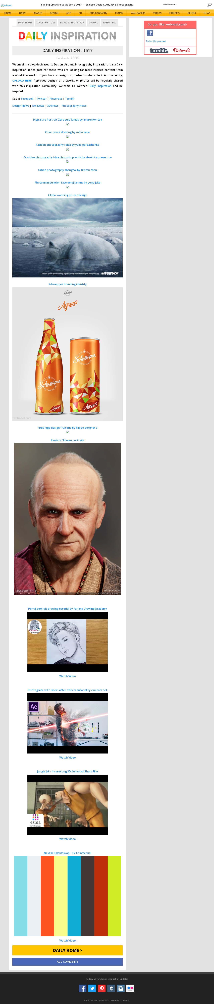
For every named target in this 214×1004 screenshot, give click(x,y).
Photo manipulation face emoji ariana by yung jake (67, 182)
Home (7, 13)
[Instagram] (121, 987)
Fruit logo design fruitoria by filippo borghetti (67, 427)
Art (68, 13)
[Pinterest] (101, 987)
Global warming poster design (67, 195)
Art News (38, 105)
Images (37, 13)
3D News (53, 105)
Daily (22, 13)
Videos (157, 13)
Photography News (74, 105)
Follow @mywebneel (156, 41)
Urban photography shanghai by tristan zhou (67, 170)
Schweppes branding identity (67, 284)
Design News (20, 105)
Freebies (174, 13)
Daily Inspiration (100, 86)
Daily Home (25, 22)
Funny (119, 13)
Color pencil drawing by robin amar (67, 132)
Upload (93, 22)
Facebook (27, 98)
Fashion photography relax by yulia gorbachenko (67, 145)
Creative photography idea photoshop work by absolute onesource (68, 157)
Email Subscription (72, 22)
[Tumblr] (111, 987)
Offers (191, 13)
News (207, 13)
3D (80, 13)
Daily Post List (46, 22)
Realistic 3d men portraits (67, 440)
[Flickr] (130, 987)
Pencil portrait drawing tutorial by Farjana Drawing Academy (67, 642)
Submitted (109, 22)
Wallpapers (138, 13)
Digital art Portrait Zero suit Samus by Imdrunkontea (67, 119)
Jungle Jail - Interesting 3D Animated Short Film (67, 805)
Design (54, 13)
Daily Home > (67, 950)
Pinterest (56, 98)
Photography (98, 13)
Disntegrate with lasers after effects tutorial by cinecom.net (67, 723)
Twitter (41, 98)
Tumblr (70, 98)
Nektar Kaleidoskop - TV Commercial (67, 896)
